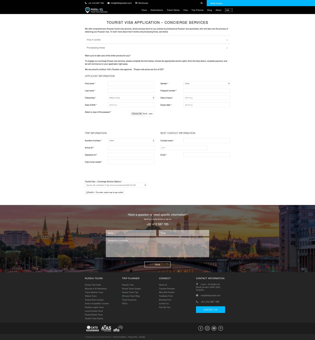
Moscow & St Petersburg (95, 288)
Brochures (143, 3)
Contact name (167, 140)
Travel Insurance (129, 299)
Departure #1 (91, 154)
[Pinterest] (220, 328)
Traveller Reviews (167, 288)
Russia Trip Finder (93, 284)
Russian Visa (128, 284)
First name (90, 83)
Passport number (168, 90)
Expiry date (166, 104)
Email (163, 154)
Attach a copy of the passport (98, 112)
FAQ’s (124, 303)
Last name (90, 90)
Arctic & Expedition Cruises (97, 303)
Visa (185, 10)
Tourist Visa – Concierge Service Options (103, 181)
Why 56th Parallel (166, 292)
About (218, 10)
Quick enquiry (216, 3)
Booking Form (165, 299)
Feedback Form (166, 296)
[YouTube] (214, 328)
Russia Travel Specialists (99, 12)
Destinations (157, 10)
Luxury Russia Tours (94, 311)
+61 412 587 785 (96, 3)
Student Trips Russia (94, 318)
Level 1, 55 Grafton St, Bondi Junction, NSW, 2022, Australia (208, 287)
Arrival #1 (89, 147)
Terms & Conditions (119, 337)
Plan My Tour (165, 307)
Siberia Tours (91, 296)
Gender (164, 83)
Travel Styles (173, 10)
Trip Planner (197, 10)
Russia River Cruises (94, 299)
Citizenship (90, 97)
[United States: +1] (163, 147)
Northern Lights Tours (94, 307)
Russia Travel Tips (130, 292)
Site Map (142, 337)
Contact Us (164, 303)
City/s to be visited (93, 161)
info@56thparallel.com (210, 295)
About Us (163, 284)
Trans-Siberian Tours (94, 292)
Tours (144, 10)
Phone (163, 147)
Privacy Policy (132, 337)
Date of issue (166, 97)
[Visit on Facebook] (200, 328)
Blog (209, 10)
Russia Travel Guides (131, 288)
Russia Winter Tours (94, 314)
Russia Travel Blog (131, 296)
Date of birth (91, 104)
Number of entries (93, 140)
